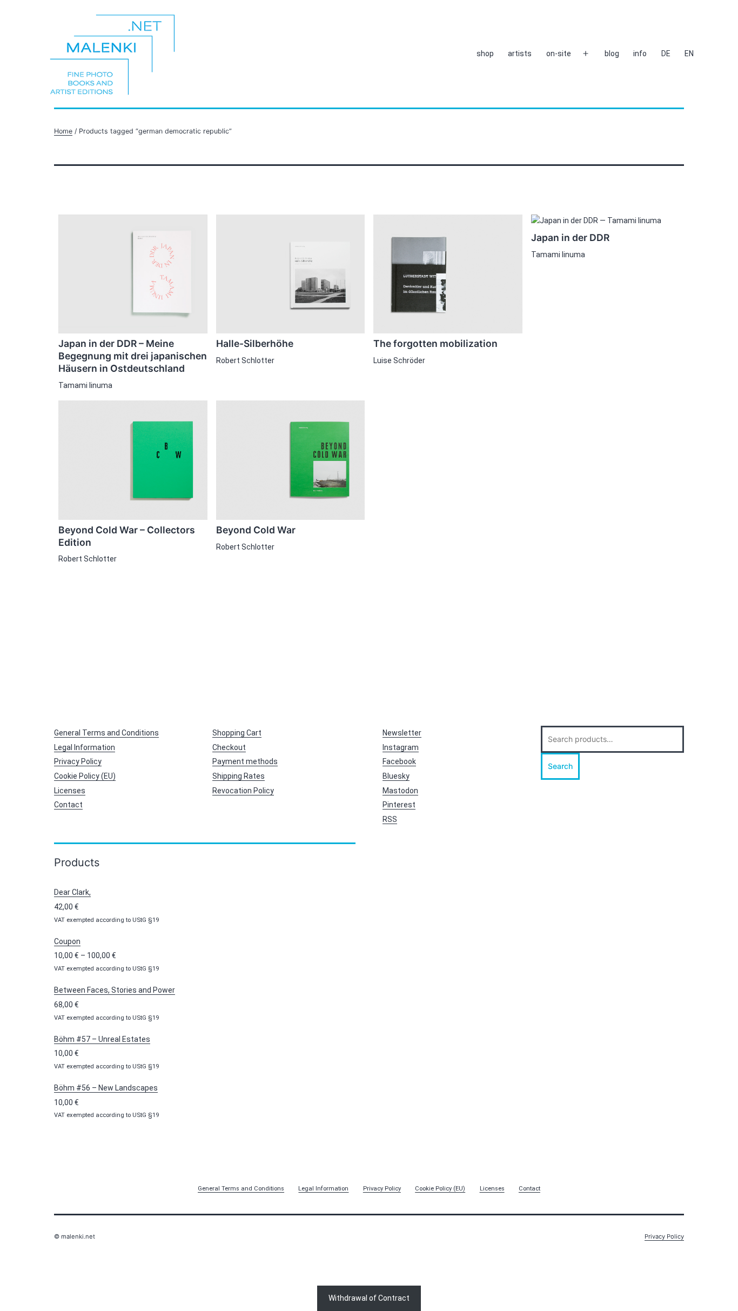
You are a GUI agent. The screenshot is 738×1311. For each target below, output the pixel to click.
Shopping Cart (236, 732)
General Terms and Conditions (106, 732)
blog (612, 53)
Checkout (229, 747)
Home (63, 131)
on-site (558, 53)
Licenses (69, 790)
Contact (68, 804)
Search (560, 766)
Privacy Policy (78, 761)
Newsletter (402, 732)
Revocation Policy (243, 790)
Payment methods (245, 761)
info (640, 53)
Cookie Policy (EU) (85, 776)
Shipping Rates (238, 776)
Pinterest (399, 804)
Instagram (401, 747)
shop (485, 53)
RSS (390, 819)
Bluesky (396, 776)
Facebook (399, 761)
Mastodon (400, 790)
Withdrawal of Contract (369, 1298)
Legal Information (84, 747)
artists (520, 53)
